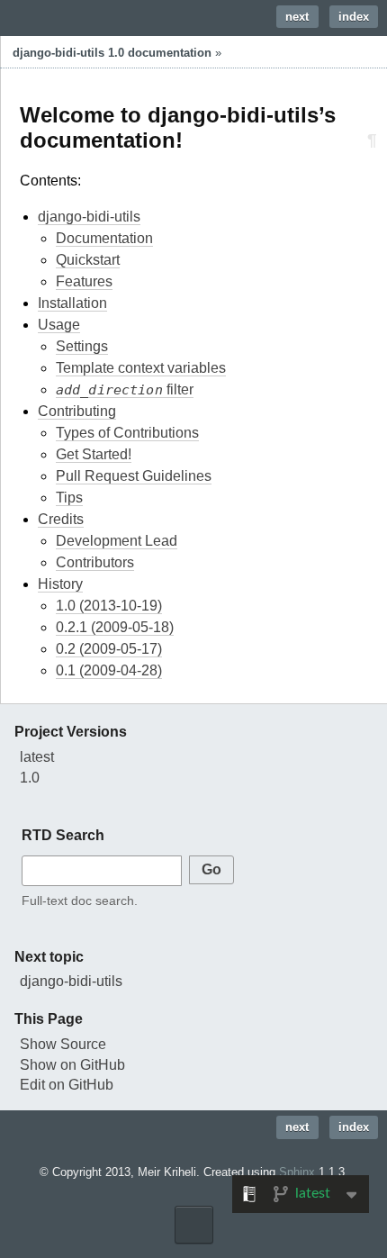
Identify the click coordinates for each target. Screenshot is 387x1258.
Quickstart (88, 259)
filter (125, 390)
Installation (72, 303)
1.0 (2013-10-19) (109, 605)
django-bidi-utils (89, 216)
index (353, 16)
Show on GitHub (72, 1064)
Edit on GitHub (66, 1084)
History (60, 584)
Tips (69, 497)
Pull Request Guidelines (134, 476)
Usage (59, 324)
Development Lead (116, 540)
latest (37, 757)
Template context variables (141, 368)
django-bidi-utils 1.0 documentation (112, 52)
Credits (61, 519)
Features (84, 281)
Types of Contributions (127, 432)
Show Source (63, 1044)
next (297, 16)
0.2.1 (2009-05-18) (115, 627)
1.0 (30, 777)
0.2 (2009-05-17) (109, 648)
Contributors (95, 562)
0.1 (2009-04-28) (109, 670)
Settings (82, 346)
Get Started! (93, 454)
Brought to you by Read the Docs (194, 1225)
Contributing (77, 411)
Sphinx (297, 1172)
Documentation (104, 238)
